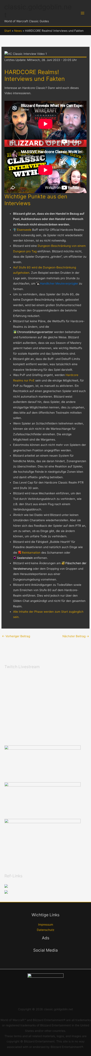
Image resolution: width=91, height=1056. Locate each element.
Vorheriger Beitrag (16, 636)
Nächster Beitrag (75, 636)
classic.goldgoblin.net (38, 11)
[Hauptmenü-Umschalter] (82, 13)
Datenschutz (45, 930)
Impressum (45, 924)
